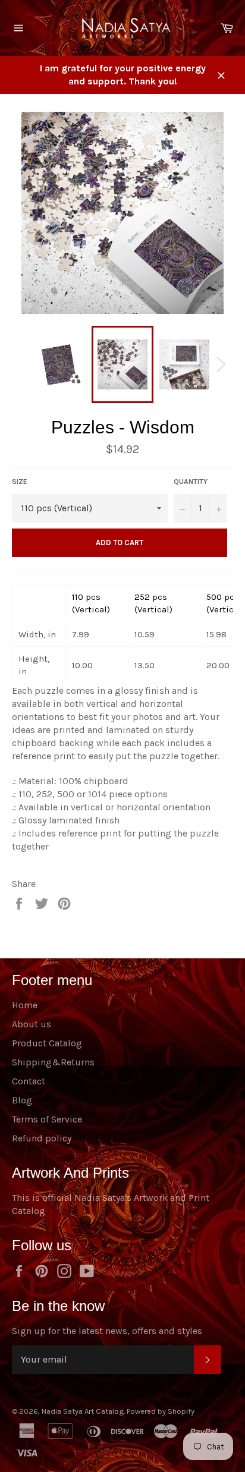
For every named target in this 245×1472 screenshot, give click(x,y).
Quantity (191, 481)
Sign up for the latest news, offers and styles (107, 1330)
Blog (22, 1100)
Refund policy (41, 1138)
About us (31, 1024)
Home (24, 1005)
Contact (28, 1081)
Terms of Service (47, 1119)
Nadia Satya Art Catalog (83, 1411)
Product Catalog (47, 1043)
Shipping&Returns (53, 1062)
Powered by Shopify (160, 1411)
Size (19, 481)
